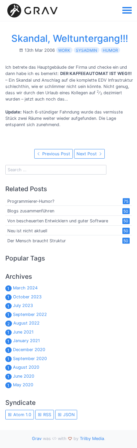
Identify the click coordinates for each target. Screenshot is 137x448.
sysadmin (86, 50)
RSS (46, 414)
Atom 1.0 (21, 414)
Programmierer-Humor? (30, 201)
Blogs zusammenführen (30, 211)
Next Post (87, 153)
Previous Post (55, 153)
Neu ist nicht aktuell (27, 230)
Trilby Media (92, 438)
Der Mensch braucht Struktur (36, 240)
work (64, 50)
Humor (110, 50)
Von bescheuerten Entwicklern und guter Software (57, 220)
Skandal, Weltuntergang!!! (69, 38)
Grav (37, 438)
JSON (68, 414)
